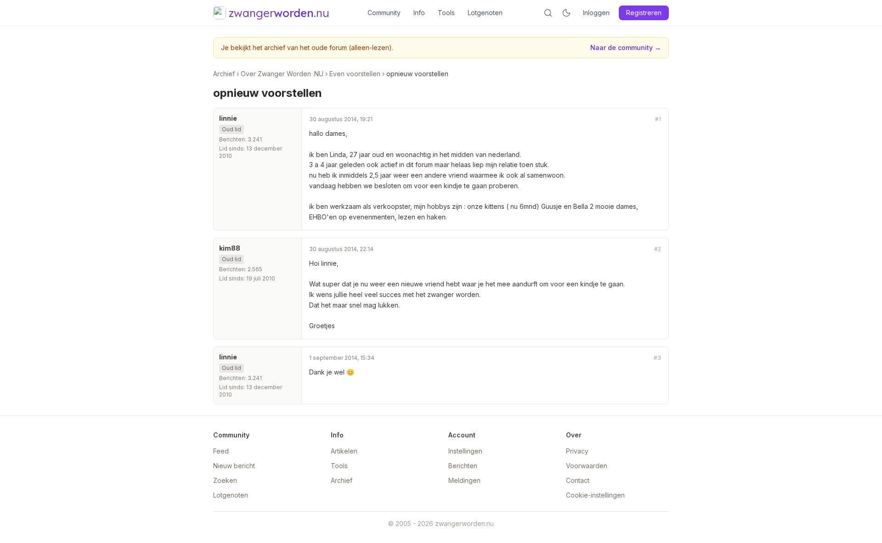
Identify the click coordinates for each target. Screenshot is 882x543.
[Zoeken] (548, 13)
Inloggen (596, 13)
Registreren (644, 13)
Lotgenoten (485, 13)
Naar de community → (625, 47)
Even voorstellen (354, 74)
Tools (446, 13)
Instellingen (465, 451)
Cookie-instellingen (595, 495)
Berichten (462, 466)
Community (384, 13)
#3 (657, 357)
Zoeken (225, 480)
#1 (658, 119)
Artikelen (344, 451)
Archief (224, 74)
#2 (657, 249)
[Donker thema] (566, 13)
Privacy (577, 451)
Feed (221, 451)
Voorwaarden (586, 466)
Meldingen (464, 480)
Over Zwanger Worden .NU (282, 74)
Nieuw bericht (234, 466)
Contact (577, 480)
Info (419, 13)
